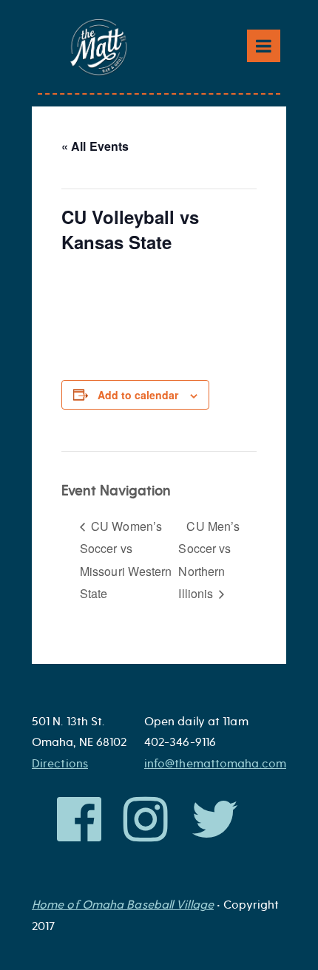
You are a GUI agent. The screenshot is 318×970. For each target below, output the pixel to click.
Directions (60, 763)
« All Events (95, 146)
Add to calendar (138, 394)
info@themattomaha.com (215, 763)
